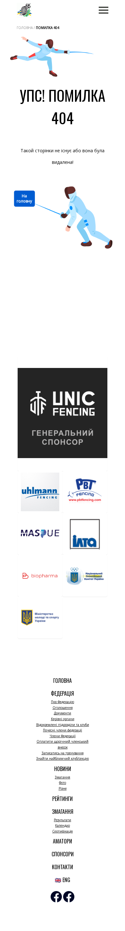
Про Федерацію (62, 702)
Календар (62, 825)
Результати (62, 820)
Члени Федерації (63, 736)
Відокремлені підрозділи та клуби (62, 724)
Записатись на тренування (63, 753)
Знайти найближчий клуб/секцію (62, 758)
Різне (63, 788)
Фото (62, 782)
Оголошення (63, 707)
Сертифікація (62, 831)
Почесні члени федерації (62, 730)
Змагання (62, 777)
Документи (62, 713)
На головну (24, 198)
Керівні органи (62, 719)
